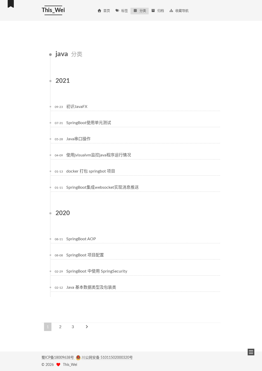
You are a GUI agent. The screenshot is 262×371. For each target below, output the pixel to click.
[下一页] (87, 327)
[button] (251, 352)
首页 (106, 11)
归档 (160, 11)
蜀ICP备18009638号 (58, 357)
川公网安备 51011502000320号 (107, 357)
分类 (142, 11)
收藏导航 (182, 11)
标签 (124, 11)
